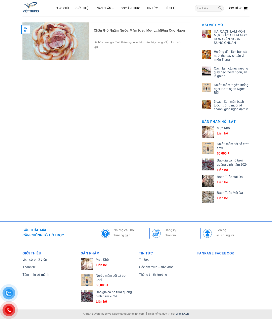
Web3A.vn (182, 313)
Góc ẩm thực (130, 8)
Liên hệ (169, 8)
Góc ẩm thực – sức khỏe (156, 267)
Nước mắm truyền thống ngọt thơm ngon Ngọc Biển (231, 88)
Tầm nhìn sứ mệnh (36, 274)
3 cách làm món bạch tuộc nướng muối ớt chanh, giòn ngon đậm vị (231, 105)
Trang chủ (61, 8)
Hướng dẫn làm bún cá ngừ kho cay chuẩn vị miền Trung (230, 55)
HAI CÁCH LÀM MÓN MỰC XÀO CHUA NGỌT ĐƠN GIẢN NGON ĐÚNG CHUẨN (231, 37)
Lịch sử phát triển (35, 259)
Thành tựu (30, 267)
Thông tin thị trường (153, 274)
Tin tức (152, 8)
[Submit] (220, 8)
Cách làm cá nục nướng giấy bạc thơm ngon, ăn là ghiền (231, 72)
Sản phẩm (104, 8)
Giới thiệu (82, 8)
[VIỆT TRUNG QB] (34, 8)
